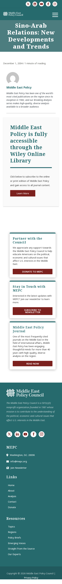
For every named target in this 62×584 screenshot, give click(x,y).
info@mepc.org (18, 461)
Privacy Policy (31, 577)
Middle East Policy (18, 87)
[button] (32, 271)
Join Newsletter (18, 467)
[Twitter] (28, 4)
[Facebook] (48, 4)
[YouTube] (41, 4)
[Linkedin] (34, 4)
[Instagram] (54, 4)
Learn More (23, 193)
